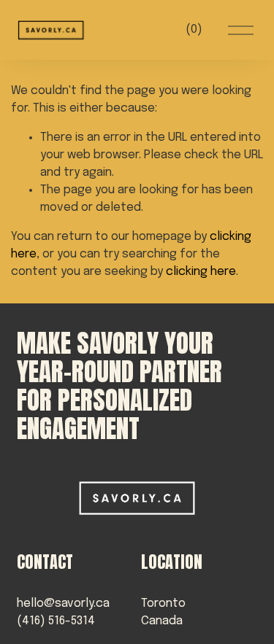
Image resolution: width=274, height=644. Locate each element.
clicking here (201, 271)
